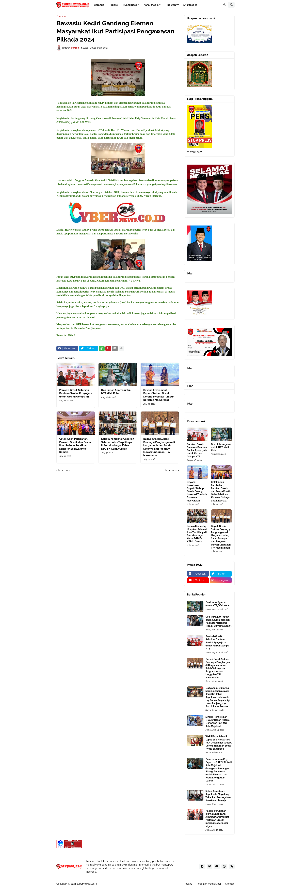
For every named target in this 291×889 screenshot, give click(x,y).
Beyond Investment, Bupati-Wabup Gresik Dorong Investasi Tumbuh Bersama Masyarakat (158, 395)
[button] (224, 5)
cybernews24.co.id (87, 883)
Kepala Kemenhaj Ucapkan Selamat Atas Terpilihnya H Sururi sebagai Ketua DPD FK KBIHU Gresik (117, 443)
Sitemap (230, 883)
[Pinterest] (108, 348)
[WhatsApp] (102, 348)
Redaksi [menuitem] (113, 4)
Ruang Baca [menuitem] (130, 4)
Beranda (61, 16)
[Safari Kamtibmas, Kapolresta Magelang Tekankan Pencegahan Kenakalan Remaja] (195, 795)
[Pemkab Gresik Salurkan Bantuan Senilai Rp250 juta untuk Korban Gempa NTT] (76, 374)
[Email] (115, 348)
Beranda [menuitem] (99, 4)
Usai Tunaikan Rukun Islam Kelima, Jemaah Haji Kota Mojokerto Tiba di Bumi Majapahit (218, 621)
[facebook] (202, 866)
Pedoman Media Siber (209, 883)
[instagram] (224, 866)
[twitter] (209, 866)
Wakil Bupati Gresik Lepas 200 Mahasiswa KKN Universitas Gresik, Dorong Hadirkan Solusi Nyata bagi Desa (218, 742)
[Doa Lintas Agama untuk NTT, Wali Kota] (118, 374)
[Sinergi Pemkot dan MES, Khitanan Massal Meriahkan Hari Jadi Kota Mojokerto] (195, 720)
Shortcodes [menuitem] (190, 4)
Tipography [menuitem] (172, 4)
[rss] (232, 866)
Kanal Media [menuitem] (151, 4)
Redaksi (188, 883)
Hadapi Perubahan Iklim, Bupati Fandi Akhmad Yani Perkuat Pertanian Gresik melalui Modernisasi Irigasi (217, 819)
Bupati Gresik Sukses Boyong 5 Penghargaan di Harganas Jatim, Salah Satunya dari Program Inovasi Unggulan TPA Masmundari (159, 447)
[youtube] (217, 866)
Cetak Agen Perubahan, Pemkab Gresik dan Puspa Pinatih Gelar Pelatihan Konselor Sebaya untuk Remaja (75, 445)
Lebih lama (171, 470)
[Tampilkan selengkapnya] (121, 348)
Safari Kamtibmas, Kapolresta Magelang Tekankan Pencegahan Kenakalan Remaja (218, 796)
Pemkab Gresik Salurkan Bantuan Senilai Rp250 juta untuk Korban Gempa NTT (75, 393)
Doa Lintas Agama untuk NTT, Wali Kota (116, 392)
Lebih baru (64, 470)
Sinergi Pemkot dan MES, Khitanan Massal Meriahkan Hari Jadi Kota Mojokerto (217, 721)
